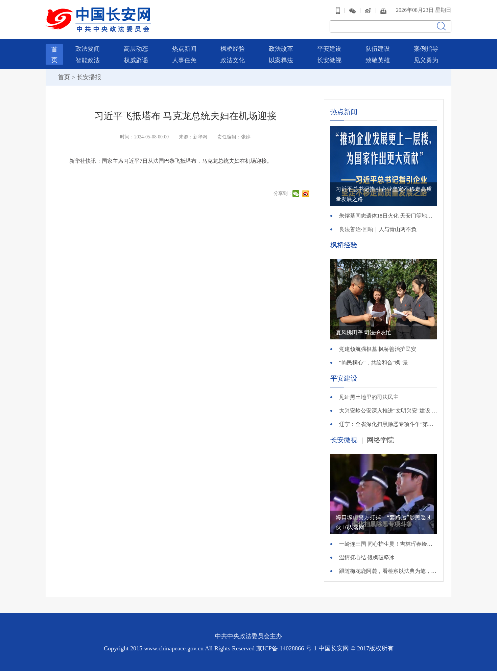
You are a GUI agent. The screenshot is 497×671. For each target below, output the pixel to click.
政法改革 (281, 48)
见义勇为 (426, 60)
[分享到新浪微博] (306, 193)
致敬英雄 (377, 60)
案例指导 (426, 48)
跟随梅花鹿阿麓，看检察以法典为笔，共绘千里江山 (388, 571)
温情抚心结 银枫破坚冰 (367, 557)
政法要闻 (87, 48)
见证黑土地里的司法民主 (369, 397)
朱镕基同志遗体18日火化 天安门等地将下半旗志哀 (388, 216)
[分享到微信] (296, 193)
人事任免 (184, 60)
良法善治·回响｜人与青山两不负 (378, 229)
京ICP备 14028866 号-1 (287, 648)
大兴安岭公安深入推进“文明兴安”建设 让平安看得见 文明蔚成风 (388, 410)
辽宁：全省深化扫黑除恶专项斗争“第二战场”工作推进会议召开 (388, 424)
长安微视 (329, 60)
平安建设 (329, 48)
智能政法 (87, 60)
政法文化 (232, 60)
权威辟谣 (136, 60)
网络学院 (380, 440)
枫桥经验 (232, 48)
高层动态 (136, 48)
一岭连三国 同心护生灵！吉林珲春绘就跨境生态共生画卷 (388, 544)
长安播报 (89, 77)
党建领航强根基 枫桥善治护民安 (377, 349)
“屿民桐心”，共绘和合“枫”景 (373, 362)
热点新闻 (184, 48)
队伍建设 (377, 48)
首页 (64, 77)
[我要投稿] (383, 10)
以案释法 (281, 60)
